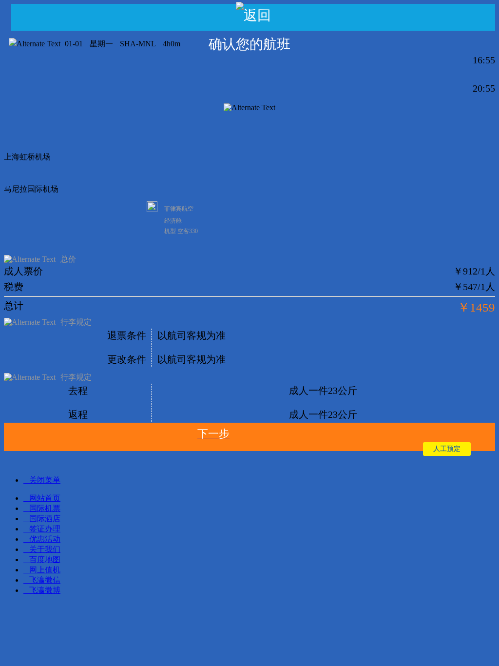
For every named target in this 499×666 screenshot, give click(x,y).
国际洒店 (44, 518)
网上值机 (44, 570)
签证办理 (44, 529)
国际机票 (44, 508)
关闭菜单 (44, 480)
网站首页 (44, 498)
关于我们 (44, 549)
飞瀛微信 (44, 580)
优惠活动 (44, 539)
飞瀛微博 (44, 590)
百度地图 (44, 559)
